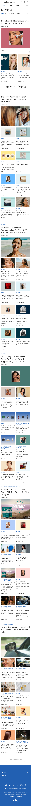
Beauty (7, 13)
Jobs (5, 792)
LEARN (10, 5)
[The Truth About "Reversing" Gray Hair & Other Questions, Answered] (15, 116)
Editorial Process (12, 796)
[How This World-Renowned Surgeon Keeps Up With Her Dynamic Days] (23, 662)
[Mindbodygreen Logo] (8, 2)
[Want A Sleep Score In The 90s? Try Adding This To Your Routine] (8, 286)
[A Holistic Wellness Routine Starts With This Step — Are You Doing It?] (15, 509)
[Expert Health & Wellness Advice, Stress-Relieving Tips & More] (8, 548)
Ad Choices (18, 794)
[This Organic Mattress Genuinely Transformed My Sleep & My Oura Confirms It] (23, 179)
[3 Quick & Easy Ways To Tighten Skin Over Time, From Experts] (23, 392)
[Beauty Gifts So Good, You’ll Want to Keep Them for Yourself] (23, 417)
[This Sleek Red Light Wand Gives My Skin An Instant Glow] (15, 38)
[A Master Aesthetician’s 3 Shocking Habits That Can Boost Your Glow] (23, 333)
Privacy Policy (24, 792)
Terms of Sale (8, 792)
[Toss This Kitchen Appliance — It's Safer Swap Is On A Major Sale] (8, 132)
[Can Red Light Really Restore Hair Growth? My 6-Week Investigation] (23, 286)
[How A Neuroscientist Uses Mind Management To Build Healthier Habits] (15, 647)
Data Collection (23, 794)
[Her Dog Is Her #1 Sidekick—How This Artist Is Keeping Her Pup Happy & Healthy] (23, 735)
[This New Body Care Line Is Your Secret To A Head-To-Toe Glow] (8, 600)
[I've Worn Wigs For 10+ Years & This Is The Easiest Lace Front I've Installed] (8, 309)
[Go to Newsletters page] (21, 2)
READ (4, 5)
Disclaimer (20, 792)
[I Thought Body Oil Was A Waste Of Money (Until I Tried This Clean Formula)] (23, 687)
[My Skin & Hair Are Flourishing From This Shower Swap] (8, 179)
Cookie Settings (19, 796)
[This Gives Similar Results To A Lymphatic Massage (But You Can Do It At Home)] (8, 525)
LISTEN (17, 5)
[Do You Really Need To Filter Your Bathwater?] (23, 155)
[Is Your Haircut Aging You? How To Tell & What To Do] (23, 548)
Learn (15, 772)
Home (13, 13)
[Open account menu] (28, 2)
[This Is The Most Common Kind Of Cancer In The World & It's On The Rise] (8, 263)
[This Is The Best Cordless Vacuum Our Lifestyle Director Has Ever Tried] (23, 466)
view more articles (15, 759)
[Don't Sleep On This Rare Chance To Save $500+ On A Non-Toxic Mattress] (23, 132)
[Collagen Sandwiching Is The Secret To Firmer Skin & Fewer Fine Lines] (8, 466)
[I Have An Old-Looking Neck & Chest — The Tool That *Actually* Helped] (23, 525)
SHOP (27, 5)
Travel (19, 13)
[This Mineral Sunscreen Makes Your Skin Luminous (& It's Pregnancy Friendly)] (8, 662)
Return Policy (7, 794)
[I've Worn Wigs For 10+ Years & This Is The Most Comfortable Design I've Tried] (8, 735)
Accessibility (12, 794)
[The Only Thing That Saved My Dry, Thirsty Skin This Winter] (23, 711)
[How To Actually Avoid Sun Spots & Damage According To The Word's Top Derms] (23, 263)
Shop (15, 779)
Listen (15, 776)
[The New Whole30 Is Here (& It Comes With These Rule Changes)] (8, 711)
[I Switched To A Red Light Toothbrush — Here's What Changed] (8, 333)
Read (15, 769)
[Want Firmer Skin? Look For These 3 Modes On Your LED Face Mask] (23, 309)
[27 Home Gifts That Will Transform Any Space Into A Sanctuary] (8, 417)
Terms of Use (14, 792)
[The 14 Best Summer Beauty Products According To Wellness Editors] (23, 202)
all (2, 13)
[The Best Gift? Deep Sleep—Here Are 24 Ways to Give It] (8, 440)
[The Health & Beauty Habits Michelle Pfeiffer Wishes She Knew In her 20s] (9, 62)
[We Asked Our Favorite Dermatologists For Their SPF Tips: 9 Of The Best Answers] (15, 247)
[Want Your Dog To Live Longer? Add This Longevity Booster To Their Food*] (8, 687)
